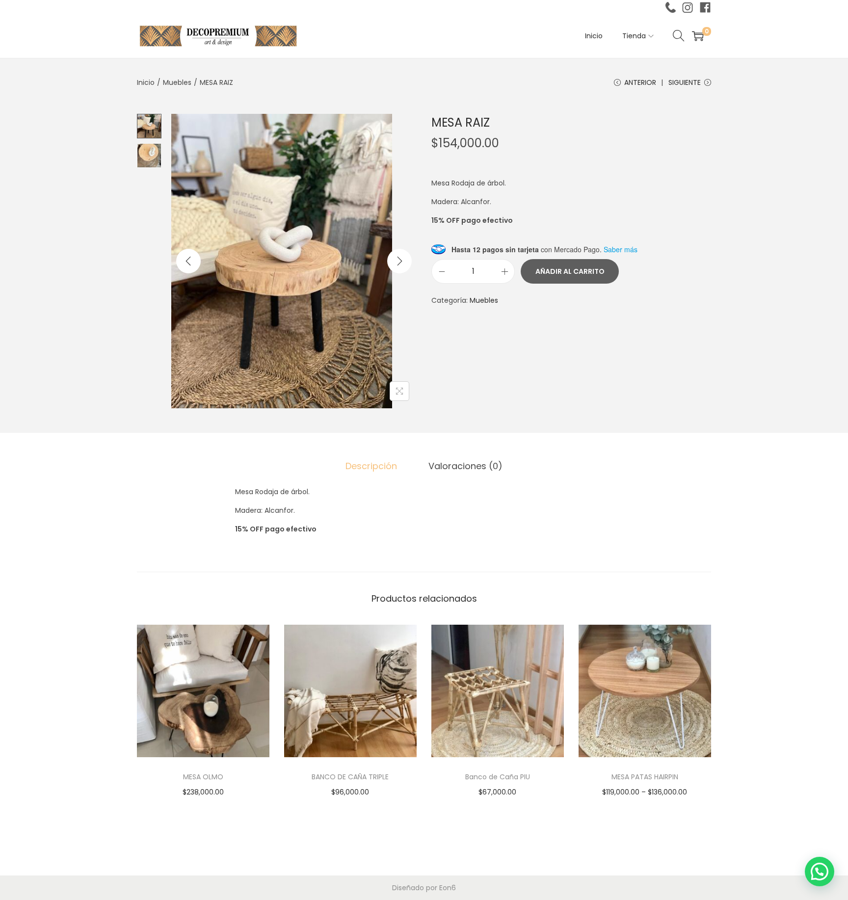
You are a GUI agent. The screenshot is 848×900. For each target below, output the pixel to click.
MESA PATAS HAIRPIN (644, 777)
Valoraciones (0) (465, 466)
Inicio (146, 82)
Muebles (177, 82)
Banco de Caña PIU (497, 777)
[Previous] (188, 261)
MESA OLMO (203, 777)
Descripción (371, 466)
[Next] (399, 261)
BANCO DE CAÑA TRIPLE (350, 777)
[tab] (371, 466)
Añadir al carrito (570, 271)
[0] (698, 36)
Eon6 (447, 888)
